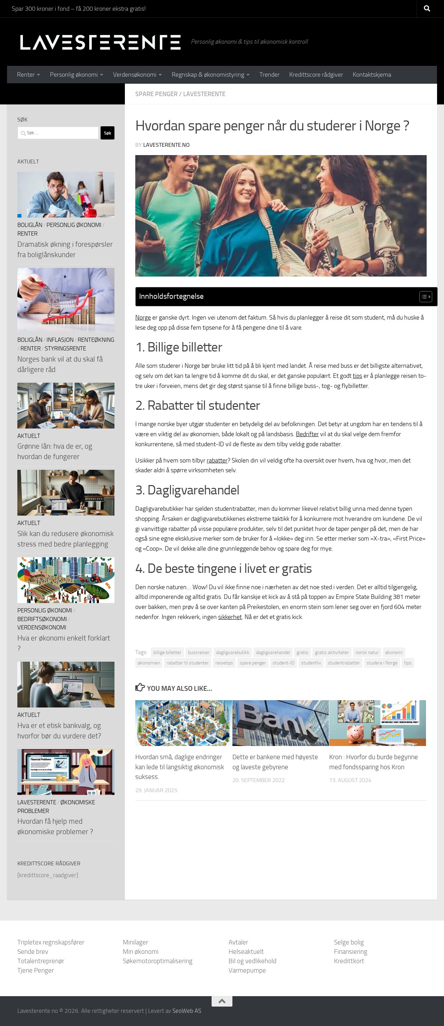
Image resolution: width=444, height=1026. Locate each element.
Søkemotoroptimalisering (158, 961)
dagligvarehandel (273, 652)
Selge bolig (349, 942)
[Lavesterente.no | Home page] (100, 41)
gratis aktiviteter (332, 652)
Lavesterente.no (166, 145)
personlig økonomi (73, 225)
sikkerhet (230, 617)
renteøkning (96, 340)
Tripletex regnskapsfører (50, 942)
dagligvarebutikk (232, 652)
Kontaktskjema (372, 74)
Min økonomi (141, 952)
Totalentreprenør (40, 961)
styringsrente (65, 348)
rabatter (217, 460)
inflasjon (60, 340)
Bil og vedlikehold (252, 961)
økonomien (149, 662)
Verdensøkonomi (134, 74)
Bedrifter (307, 434)
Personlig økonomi (74, 74)
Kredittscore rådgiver (316, 74)
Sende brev (32, 952)
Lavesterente (204, 94)
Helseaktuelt (246, 952)
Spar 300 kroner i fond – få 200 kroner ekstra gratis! (79, 8)
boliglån (29, 225)
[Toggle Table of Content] (422, 297)
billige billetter (167, 652)
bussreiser (199, 652)
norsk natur (367, 652)
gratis (302, 652)
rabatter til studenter (187, 662)
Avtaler (238, 942)
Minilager (135, 942)
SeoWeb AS (186, 1010)
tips (357, 376)
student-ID (283, 662)
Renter (26, 74)
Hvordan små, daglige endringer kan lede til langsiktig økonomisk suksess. (179, 767)
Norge (143, 317)
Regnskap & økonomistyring (208, 74)
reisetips (224, 662)
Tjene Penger (35, 970)
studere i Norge (382, 662)
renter (27, 233)
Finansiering (350, 952)
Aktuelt (28, 436)
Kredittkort (349, 961)
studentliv (311, 662)
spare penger (156, 94)
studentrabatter (344, 662)
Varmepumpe (247, 970)
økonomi (394, 652)
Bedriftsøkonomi (42, 619)
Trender (269, 74)
